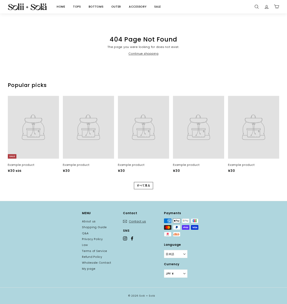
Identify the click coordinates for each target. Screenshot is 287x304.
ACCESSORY (137, 7)
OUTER (116, 7)
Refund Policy (92, 257)
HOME (61, 7)
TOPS (77, 7)
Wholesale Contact (96, 263)
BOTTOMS (96, 7)
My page (88, 269)
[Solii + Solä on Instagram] (125, 238)
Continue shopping (143, 53)
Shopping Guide (94, 227)
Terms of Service (94, 251)
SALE (157, 7)
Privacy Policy (92, 239)
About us (89, 221)
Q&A (85, 233)
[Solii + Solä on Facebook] (132, 238)
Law (85, 245)
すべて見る (143, 185)
